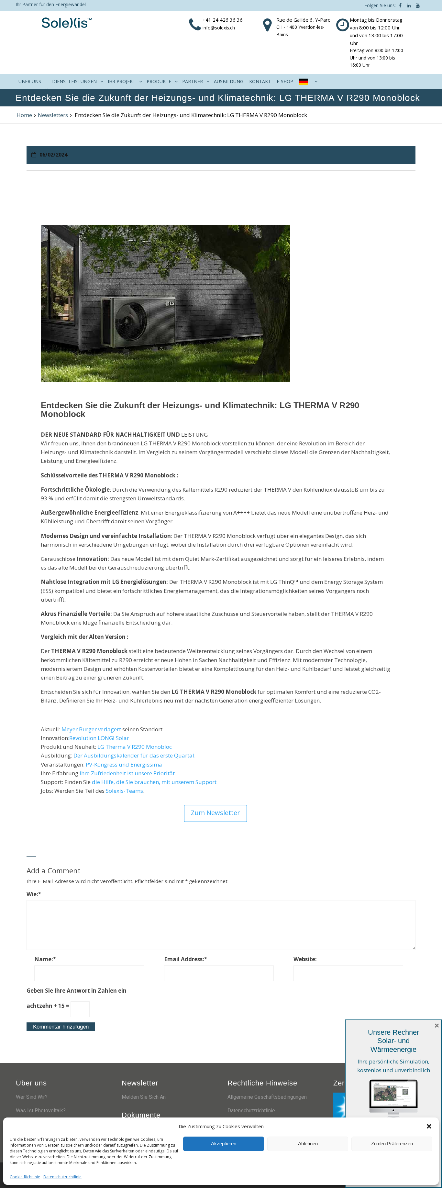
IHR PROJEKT (122, 81)
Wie (34, 894)
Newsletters (53, 115)
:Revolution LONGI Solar (98, 738)
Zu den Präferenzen (392, 1143)
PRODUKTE (159, 81)
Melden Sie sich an (144, 1097)
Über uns (29, 81)
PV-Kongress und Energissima (123, 764)
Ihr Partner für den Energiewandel (51, 4)
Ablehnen (308, 1143)
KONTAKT (260, 81)
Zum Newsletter (215, 812)
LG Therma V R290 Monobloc (134, 746)
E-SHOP (285, 81)
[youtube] (418, 5)
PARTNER (192, 81)
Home (24, 115)
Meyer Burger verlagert (91, 729)
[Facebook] (400, 5)
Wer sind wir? (32, 1097)
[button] (429, 1126)
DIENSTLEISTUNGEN (74, 81)
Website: (305, 959)
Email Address (185, 959)
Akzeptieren (223, 1143)
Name (45, 959)
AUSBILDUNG (228, 81)
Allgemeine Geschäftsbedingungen (267, 1097)
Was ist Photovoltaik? (41, 1110)
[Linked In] (409, 5)
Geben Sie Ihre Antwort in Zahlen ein (77, 990)
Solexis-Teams (124, 790)
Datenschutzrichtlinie (62, 1177)
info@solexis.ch (219, 28)
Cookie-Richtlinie (25, 1177)
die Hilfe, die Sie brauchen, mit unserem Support (154, 782)
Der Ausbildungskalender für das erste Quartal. (134, 755)
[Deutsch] (307, 81)
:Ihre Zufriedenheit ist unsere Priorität (126, 773)
